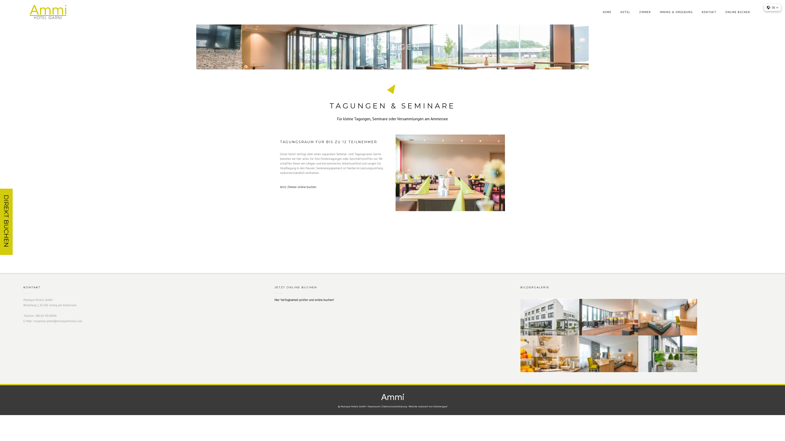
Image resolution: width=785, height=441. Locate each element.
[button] (772, 7)
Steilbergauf (440, 406)
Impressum (374, 406)
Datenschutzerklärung (394, 406)
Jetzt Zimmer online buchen (298, 187)
